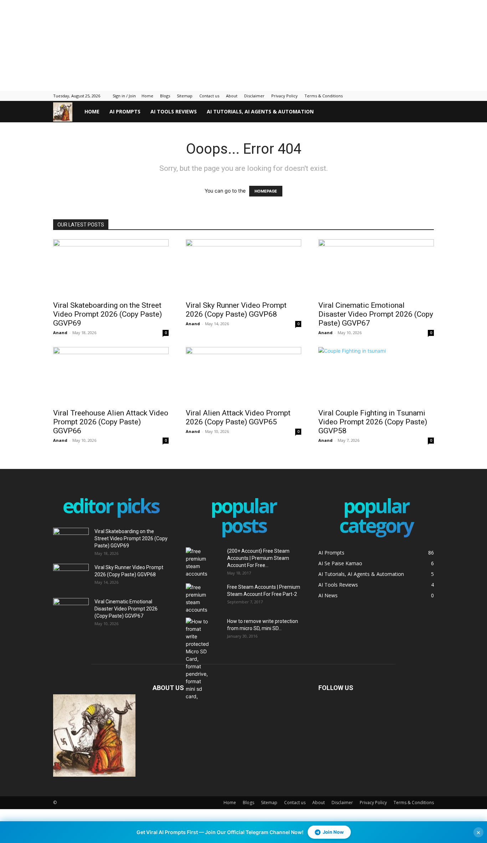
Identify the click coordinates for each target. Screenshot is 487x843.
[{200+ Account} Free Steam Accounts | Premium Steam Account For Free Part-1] (203, 562)
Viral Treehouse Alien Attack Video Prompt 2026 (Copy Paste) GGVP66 (110, 422)
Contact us (209, 95)
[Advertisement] (173, 44)
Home (147, 95)
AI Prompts (124, 111)
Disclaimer (254, 95)
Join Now (333, 832)
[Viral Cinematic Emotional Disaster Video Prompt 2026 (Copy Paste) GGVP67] (376, 267)
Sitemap (185, 95)
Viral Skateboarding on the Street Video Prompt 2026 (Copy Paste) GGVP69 (107, 314)
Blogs (165, 95)
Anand (60, 332)
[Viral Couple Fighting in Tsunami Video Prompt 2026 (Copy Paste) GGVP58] (376, 375)
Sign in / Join (124, 95)
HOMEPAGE (266, 191)
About (231, 95)
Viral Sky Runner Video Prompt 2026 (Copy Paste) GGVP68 (236, 309)
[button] (425, 112)
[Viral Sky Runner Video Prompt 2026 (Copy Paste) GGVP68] (243, 267)
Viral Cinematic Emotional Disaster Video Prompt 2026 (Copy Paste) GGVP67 (375, 314)
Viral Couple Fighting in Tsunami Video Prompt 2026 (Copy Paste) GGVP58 (372, 422)
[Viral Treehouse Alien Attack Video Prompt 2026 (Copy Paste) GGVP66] (111, 375)
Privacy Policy (284, 95)
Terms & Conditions (323, 95)
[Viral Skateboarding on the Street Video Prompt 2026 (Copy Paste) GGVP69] (111, 267)
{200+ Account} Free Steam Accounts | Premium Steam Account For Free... (258, 558)
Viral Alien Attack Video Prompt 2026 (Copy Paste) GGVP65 (238, 417)
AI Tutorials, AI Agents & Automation (260, 111)
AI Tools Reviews (173, 111)
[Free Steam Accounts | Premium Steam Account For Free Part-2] (203, 598)
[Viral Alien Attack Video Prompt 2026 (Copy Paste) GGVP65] (243, 375)
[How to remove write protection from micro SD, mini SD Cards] (198, 659)
